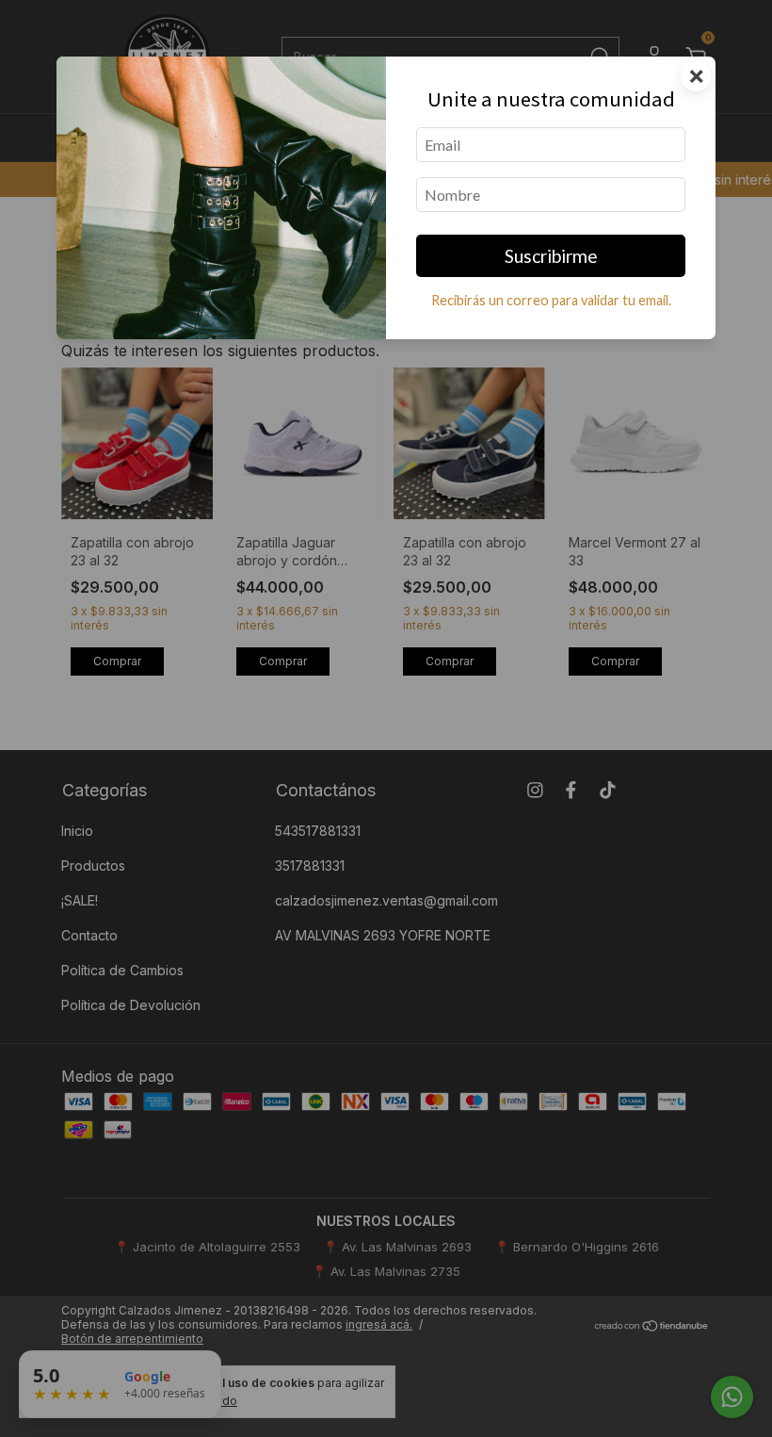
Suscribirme (551, 256)
